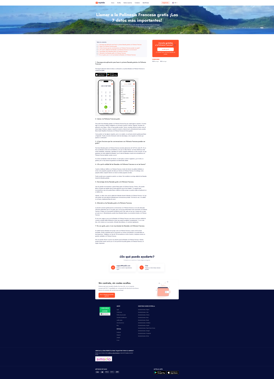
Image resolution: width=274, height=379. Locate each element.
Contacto (137, 3)
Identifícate (146, 3)
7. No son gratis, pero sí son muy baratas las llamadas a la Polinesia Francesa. (117, 55)
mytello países (119, 320)
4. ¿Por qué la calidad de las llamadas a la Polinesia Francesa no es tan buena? (117, 50)
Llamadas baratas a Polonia (143, 315)
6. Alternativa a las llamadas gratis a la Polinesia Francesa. (112, 53)
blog (118, 325)
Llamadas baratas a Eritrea (143, 336)
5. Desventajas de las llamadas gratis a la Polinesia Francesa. (113, 51)
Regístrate (165, 3)
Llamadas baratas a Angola (143, 325)
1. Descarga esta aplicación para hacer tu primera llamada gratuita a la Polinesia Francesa (119, 44)
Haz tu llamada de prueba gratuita (107, 295)
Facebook (119, 332)
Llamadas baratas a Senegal (144, 330)
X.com (118, 340)
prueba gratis (165, 49)
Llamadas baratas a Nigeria (143, 309)
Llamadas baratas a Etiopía (143, 320)
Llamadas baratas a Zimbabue (144, 323)
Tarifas (119, 3)
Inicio (113, 3)
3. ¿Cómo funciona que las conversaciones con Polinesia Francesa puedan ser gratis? (119, 48)
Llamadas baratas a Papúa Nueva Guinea (146, 328)
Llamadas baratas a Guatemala (144, 333)
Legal (118, 309)
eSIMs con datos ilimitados (113, 353)
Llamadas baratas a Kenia (143, 317)
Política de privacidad (121, 315)
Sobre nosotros (128, 3)
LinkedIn (118, 337)
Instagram (119, 335)
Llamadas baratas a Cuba (143, 312)
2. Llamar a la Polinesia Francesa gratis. (107, 46)
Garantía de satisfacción (122, 317)
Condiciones (119, 312)
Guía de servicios (120, 323)
